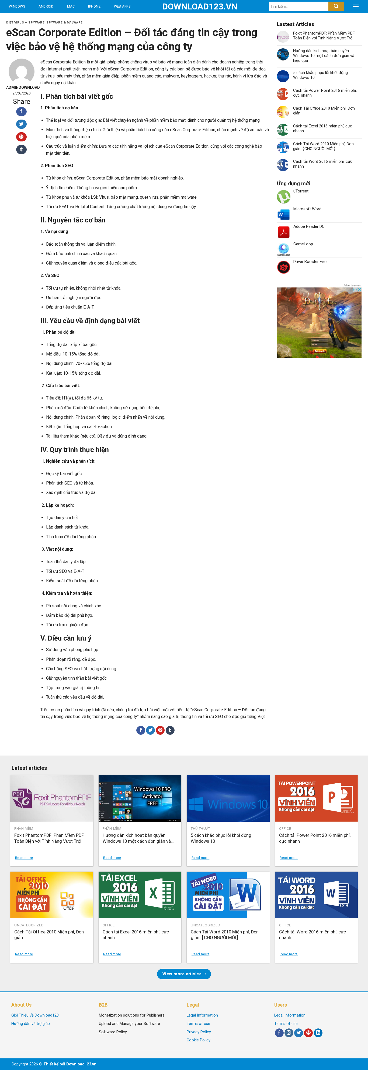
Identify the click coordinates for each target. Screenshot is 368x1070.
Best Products (24, 19)
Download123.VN (184, 6)
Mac (71, 6)
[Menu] (356, 6)
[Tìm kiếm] (336, 6)
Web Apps (122, 6)
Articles (64, 19)
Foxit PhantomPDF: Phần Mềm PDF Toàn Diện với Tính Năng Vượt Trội (324, 35)
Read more (24, 858)
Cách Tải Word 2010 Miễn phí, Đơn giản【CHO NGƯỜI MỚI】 (323, 146)
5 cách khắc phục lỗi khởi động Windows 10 (320, 75)
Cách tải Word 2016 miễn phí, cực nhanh (322, 164)
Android (46, 6)
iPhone (94, 6)
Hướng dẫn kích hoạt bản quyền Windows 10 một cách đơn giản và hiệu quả (323, 55)
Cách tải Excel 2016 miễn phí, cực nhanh (322, 128)
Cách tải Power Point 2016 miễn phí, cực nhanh (325, 93)
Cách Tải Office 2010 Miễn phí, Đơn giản (324, 111)
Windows (17, 6)
